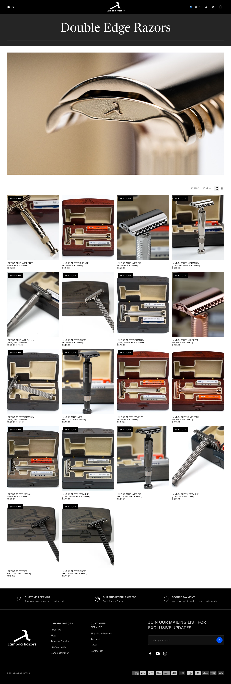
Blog (53, 635)
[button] (207, 188)
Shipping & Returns (101, 633)
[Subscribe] (219, 640)
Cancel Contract (60, 652)
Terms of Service (60, 641)
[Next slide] (54, 227)
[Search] (206, 7)
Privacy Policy (58, 646)
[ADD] (109, 255)
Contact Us (97, 650)
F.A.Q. (94, 644)
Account (95, 639)
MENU (10, 7)
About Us (56, 629)
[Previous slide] (12, 227)
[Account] (213, 7)
